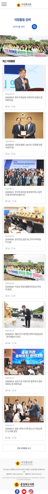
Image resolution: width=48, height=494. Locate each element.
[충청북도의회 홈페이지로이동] (24, 4)
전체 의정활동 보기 (24, 448)
